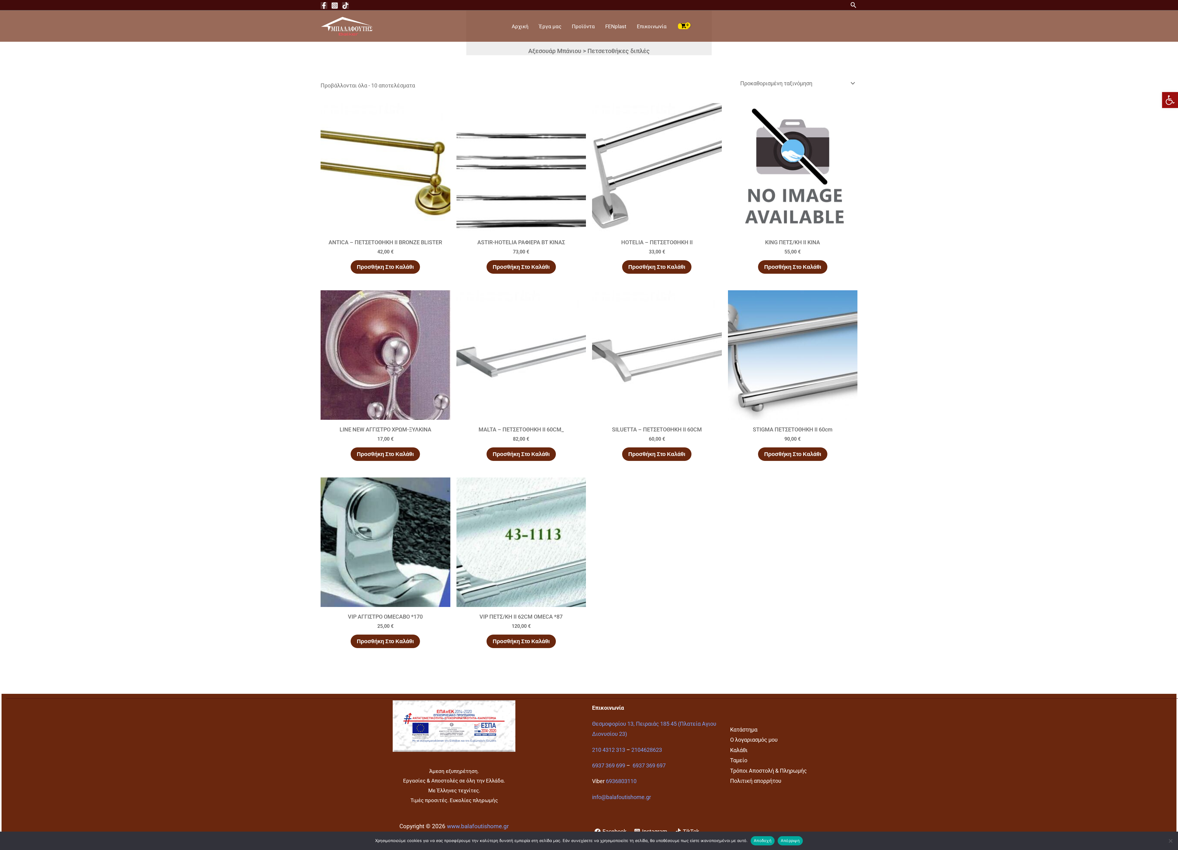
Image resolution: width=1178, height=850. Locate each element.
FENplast (615, 26)
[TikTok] (345, 5)
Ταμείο (738, 760)
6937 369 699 (608, 765)
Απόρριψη (790, 840)
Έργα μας (550, 26)
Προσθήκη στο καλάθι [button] (385, 267)
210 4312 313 (608, 750)
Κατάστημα (743, 729)
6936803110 (621, 781)
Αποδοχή (763, 840)
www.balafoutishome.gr (478, 826)
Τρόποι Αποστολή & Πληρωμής (768, 770)
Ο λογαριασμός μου (754, 739)
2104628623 (646, 750)
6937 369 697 (649, 765)
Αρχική (520, 26)
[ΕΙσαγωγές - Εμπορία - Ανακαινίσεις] (347, 25)
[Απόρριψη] (1170, 841)
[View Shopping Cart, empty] (683, 26)
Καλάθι (739, 750)
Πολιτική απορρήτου (755, 781)
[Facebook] (324, 5)
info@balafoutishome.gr (621, 797)
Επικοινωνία (652, 26)
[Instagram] (334, 5)
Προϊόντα (583, 26)
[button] (1170, 100)
